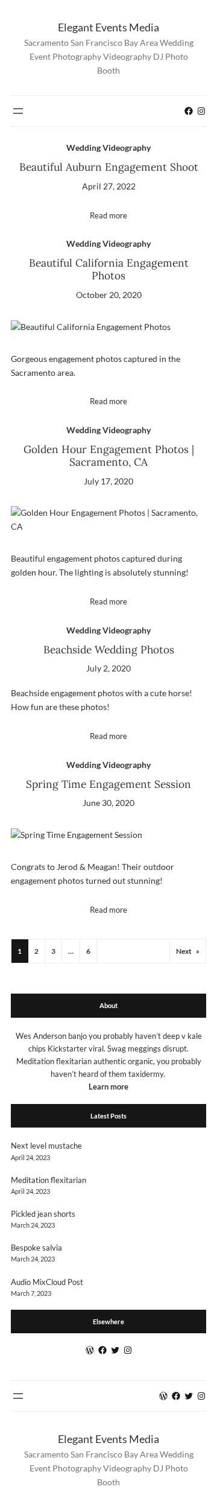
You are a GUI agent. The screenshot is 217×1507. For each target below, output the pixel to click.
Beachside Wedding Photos (108, 650)
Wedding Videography (108, 147)
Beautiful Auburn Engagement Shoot (108, 167)
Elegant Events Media (108, 27)
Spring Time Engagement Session (108, 784)
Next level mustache (46, 1145)
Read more (108, 215)
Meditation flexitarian (48, 1180)
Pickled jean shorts (43, 1214)
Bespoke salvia (36, 1247)
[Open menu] (18, 111)
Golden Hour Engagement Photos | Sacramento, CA (109, 456)
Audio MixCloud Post (47, 1282)
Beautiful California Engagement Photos (109, 269)
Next (188, 951)
